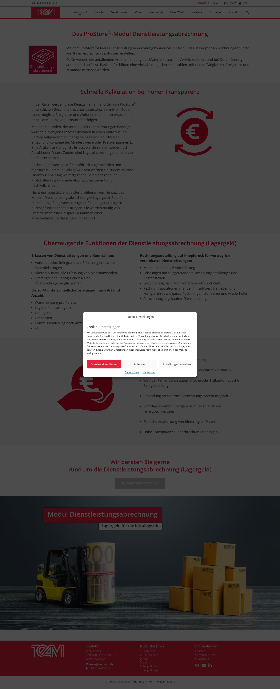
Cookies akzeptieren (104, 364)
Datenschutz (132, 372)
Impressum (149, 372)
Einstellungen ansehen (176, 364)
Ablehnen (140, 364)
